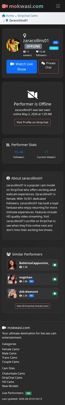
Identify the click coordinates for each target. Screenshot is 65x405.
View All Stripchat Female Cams (33, 306)
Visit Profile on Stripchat (32, 122)
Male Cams (9, 353)
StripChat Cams (12, 378)
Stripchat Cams (28, 16)
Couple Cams (10, 362)
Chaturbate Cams (13, 373)
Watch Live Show (24, 67)
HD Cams (8, 382)
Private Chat (50, 65)
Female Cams (10, 349)
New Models (10, 386)
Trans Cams (9, 357)
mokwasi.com (26, 6)
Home (10, 16)
